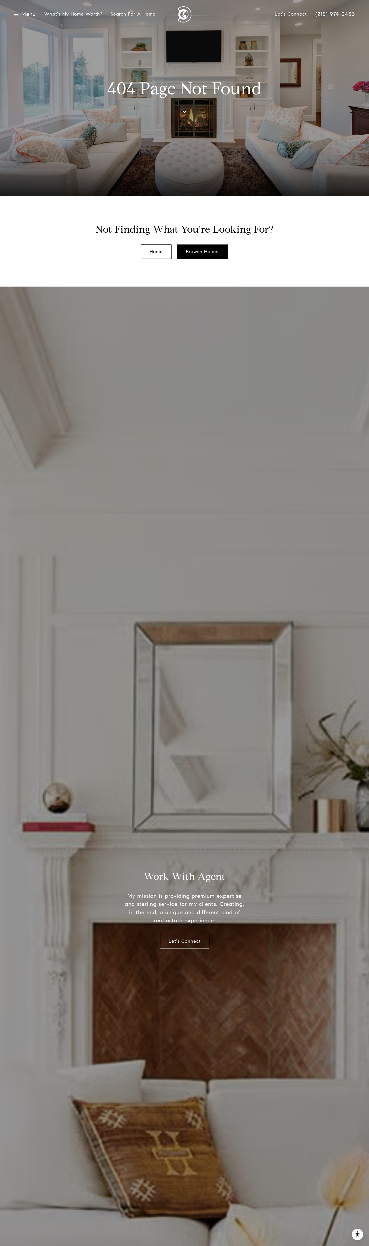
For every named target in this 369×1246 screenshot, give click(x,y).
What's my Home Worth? (73, 14)
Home (156, 251)
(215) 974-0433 (335, 14)
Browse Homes (203, 251)
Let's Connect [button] (185, 941)
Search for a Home (133, 14)
